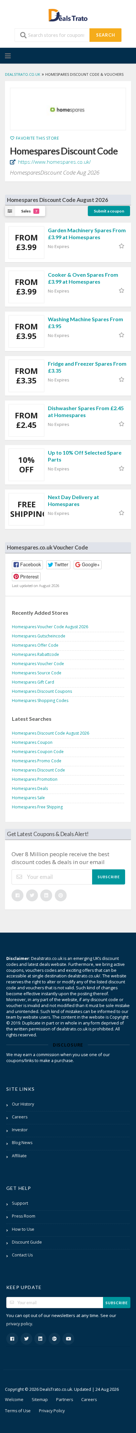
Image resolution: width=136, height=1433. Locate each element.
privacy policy (19, 1324)
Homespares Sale (28, 798)
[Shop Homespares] (68, 109)
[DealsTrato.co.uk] (68, 14)
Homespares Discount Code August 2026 (50, 733)
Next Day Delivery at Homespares (73, 500)
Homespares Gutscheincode (38, 636)
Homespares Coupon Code (38, 751)
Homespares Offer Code (35, 645)
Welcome (14, 1399)
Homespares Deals (30, 788)
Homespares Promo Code (36, 761)
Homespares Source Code (36, 673)
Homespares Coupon (32, 742)
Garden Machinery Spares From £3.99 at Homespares (87, 233)
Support (20, 1203)
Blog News (22, 1142)
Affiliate (19, 1156)
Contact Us (22, 1255)
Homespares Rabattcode (35, 654)
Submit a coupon (109, 211)
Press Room (23, 1216)
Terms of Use (18, 1411)
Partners (64, 1399)
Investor (20, 1130)
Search (105, 35)
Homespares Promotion (34, 779)
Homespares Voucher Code (38, 663)
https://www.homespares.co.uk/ (54, 161)
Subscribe (109, 877)
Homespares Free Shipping (37, 807)
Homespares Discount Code (38, 770)
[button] (27, 564)
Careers (19, 1117)
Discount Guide (27, 1242)
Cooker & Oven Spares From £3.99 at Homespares (83, 278)
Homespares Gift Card (33, 682)
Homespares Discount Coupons (42, 691)
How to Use (23, 1229)
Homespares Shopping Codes (40, 700)
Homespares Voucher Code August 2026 (50, 627)
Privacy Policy (52, 1411)
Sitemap (40, 1399)
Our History (23, 1104)
